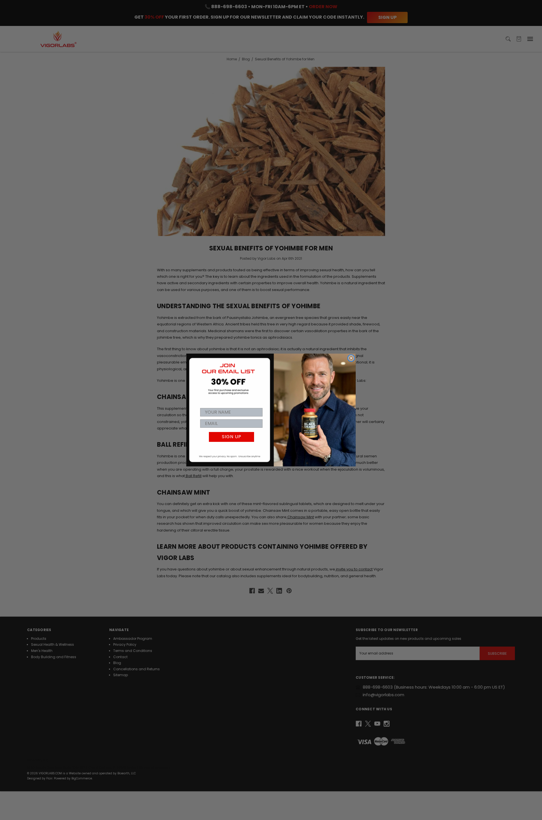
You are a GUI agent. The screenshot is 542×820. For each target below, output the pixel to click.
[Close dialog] (351, 358)
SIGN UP (231, 436)
